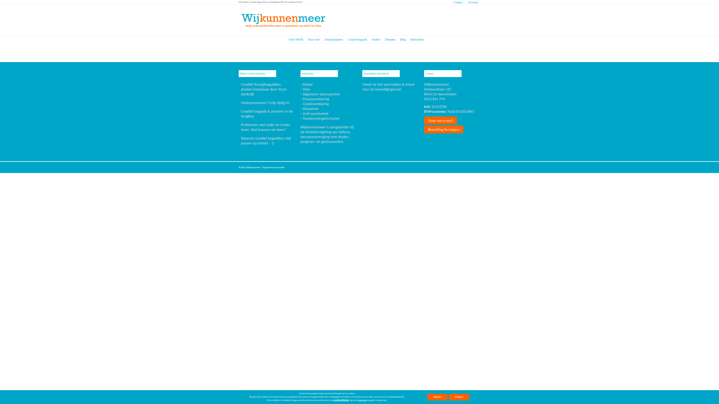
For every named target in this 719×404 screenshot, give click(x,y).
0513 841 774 (434, 99)
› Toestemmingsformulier (320, 119)
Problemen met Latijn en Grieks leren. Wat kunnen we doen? (265, 127)
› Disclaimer (310, 109)
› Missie (307, 85)
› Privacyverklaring (315, 99)
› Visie (305, 89)
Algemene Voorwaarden (274, 167)
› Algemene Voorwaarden (320, 94)
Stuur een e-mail (440, 120)
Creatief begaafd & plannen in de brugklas (267, 114)
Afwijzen (458, 397)
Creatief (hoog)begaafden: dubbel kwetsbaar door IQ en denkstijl (264, 89)
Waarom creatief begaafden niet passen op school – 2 (266, 141)
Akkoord (437, 397)
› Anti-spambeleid (314, 114)
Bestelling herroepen (443, 129)
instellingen (362, 400)
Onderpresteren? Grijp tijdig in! (265, 103)
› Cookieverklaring (315, 104)
